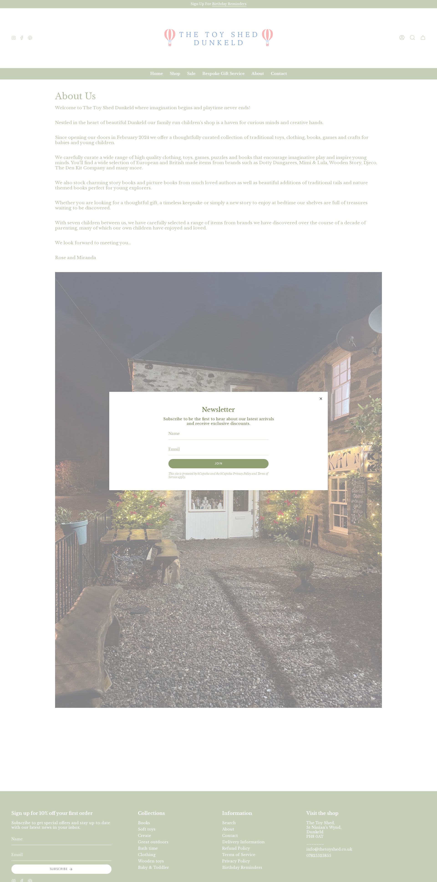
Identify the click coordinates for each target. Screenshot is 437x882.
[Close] (321, 398)
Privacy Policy (242, 473)
